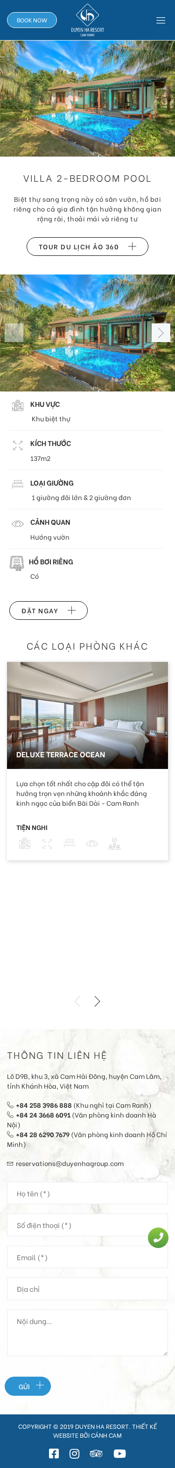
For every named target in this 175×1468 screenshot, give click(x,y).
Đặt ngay (39, 610)
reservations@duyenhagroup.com (70, 1163)
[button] (161, 332)
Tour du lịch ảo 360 (79, 246)
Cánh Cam (106, 1434)
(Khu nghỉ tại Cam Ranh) (84, 1105)
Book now (32, 20)
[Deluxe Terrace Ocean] (87, 714)
